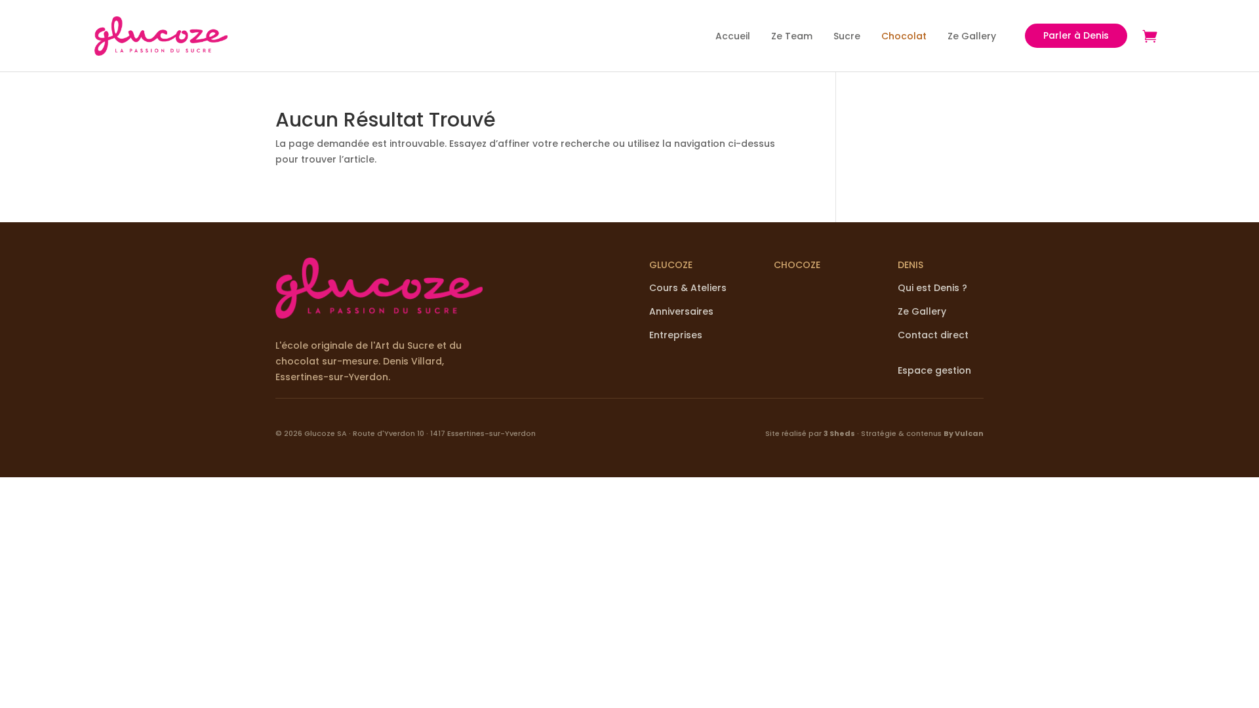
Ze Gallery (972, 36)
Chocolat (904, 36)
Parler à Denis (1076, 35)
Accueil (732, 36)
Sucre (846, 36)
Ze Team (791, 36)
